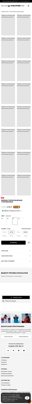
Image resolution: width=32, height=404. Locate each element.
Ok (27, 398)
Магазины (4, 364)
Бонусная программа (7, 375)
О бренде (4, 360)
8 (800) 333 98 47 (16, 346)
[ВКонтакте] (8, 350)
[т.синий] (3, 221)
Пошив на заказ (5, 385)
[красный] (14, 221)
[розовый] (9, 221)
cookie (13, 395)
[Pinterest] (19, 350)
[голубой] (20, 221)
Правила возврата (6, 373)
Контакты (4, 362)
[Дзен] (24, 350)
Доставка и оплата (6, 371)
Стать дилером (5, 383)
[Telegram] (13, 350)
